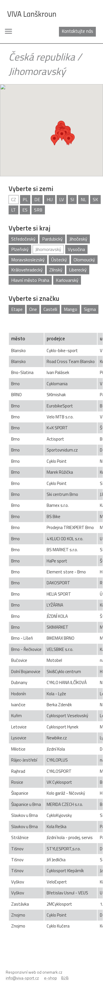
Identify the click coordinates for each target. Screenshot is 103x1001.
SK (95, 199)
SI (72, 199)
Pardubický (52, 238)
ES (24, 209)
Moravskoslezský (28, 259)
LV (61, 199)
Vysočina (76, 249)
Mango (70, 309)
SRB (38, 209)
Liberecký (78, 269)
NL (83, 199)
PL (25, 199)
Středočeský (23, 238)
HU (50, 199)
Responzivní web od (34, 972)
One (33, 309)
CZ (13, 199)
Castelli (50, 309)
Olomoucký (84, 259)
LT (13, 209)
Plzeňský (20, 249)
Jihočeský (78, 238)
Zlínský (55, 269)
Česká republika (42, 57)
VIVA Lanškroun (31, 15)
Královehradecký (27, 269)
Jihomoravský (37, 71)
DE (37, 199)
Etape (17, 309)
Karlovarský (67, 280)
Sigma (90, 309)
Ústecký (59, 259)
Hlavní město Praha (30, 280)
